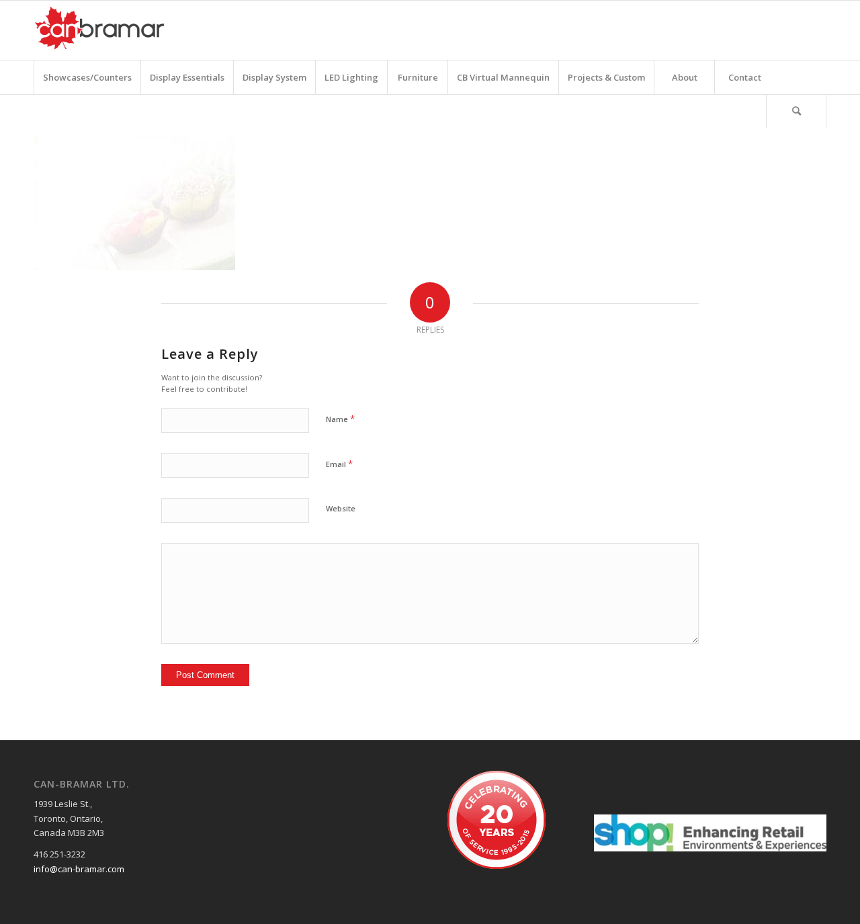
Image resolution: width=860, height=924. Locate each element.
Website (340, 508)
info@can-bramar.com (79, 869)
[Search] (796, 111)
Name (340, 419)
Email (339, 464)
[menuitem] (87, 77)
